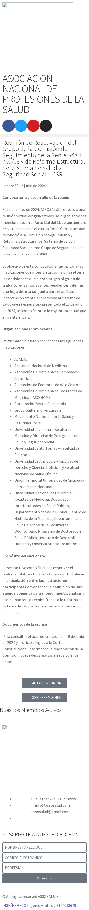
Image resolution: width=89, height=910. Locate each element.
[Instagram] (46, 126)
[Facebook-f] (8, 126)
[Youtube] (33, 126)
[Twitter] (21, 126)
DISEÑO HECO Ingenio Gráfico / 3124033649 (39, 905)
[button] (44, 135)
